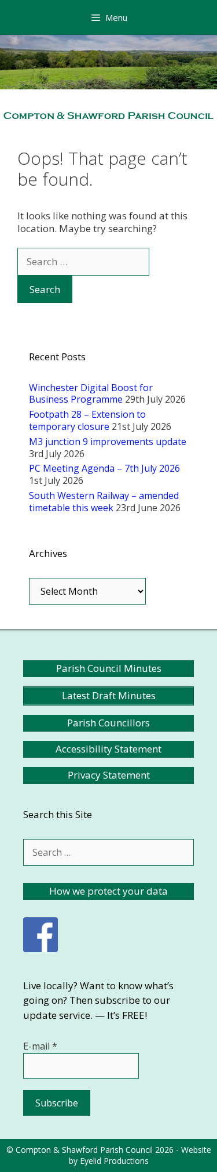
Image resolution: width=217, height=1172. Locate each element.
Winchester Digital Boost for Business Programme (91, 393)
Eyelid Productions (114, 1160)
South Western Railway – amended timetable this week (104, 501)
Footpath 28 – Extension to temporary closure (87, 420)
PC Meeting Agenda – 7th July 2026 (104, 468)
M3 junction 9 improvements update (107, 441)
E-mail (40, 1046)
